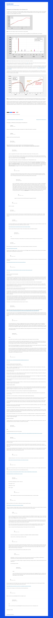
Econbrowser (10, 4)
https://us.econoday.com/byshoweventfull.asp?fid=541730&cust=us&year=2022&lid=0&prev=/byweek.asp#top (22, 471)
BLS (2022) (10, 68)
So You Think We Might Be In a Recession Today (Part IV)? (15, 119)
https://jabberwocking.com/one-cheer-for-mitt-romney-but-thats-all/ (16, 262)
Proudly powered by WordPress (10, 614)
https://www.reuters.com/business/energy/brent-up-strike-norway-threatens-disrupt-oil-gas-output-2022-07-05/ (23, 310)
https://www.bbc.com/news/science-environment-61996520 (15, 505)
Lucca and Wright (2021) (41, 67)
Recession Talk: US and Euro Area (41, 119)
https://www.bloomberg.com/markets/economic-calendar (14, 473)
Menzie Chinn (18, 114)
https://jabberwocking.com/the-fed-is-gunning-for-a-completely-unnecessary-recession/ (19, 586)
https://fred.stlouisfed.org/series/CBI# (12, 248)
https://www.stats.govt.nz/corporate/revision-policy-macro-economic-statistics (19, 226)
